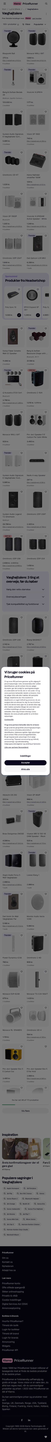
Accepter (25, 762)
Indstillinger (25, 756)
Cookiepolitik (9, 720)
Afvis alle (25, 769)
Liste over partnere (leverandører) (16, 747)
